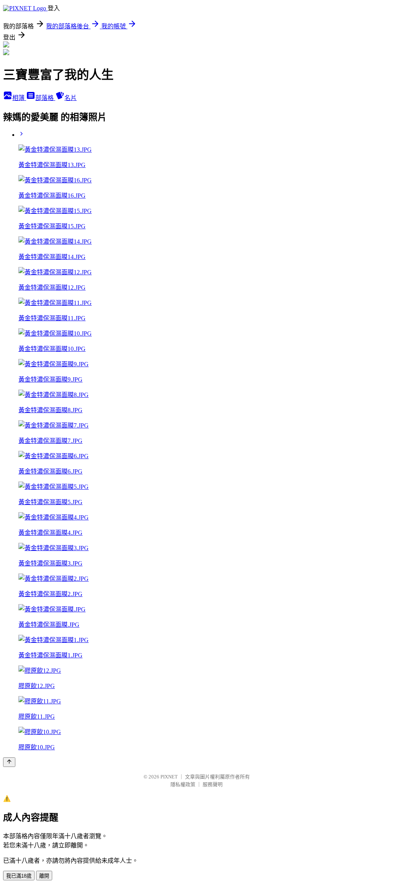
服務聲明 (213, 784)
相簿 (19, 98)
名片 (70, 98)
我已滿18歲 (18, 876)
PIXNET (169, 777)
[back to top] (9, 762)
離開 (44, 876)
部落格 (45, 98)
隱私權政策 (182, 784)
